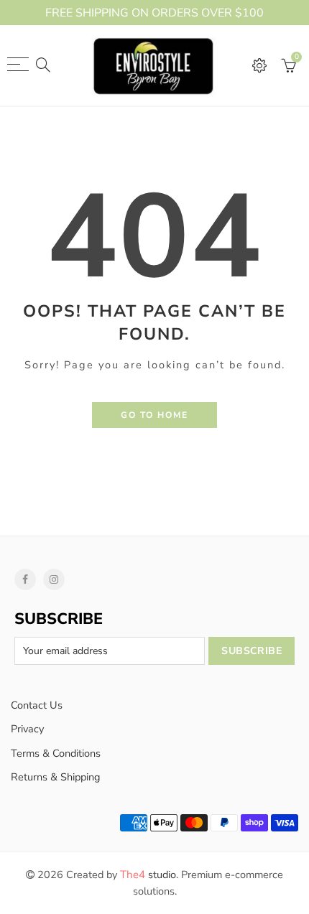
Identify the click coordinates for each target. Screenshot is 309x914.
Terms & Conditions (56, 753)
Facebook (25, 579)
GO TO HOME (154, 415)
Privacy (27, 729)
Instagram (54, 579)
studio (148, 874)
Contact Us (37, 705)
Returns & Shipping (56, 777)
